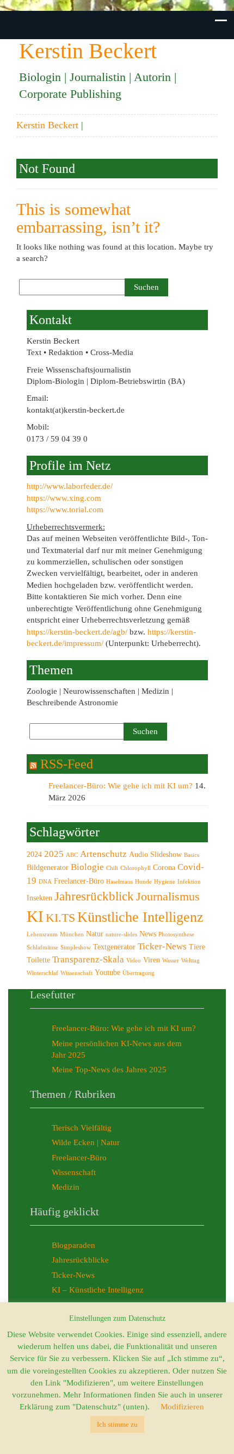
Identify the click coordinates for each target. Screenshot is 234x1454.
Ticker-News (162, 946)
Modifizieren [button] (182, 1406)
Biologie (87, 867)
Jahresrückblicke (80, 1260)
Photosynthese (176, 934)
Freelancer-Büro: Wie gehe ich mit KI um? (120, 785)
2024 (34, 854)
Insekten (39, 897)
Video (133, 961)
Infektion (189, 882)
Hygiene (164, 882)
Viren (151, 959)
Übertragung (138, 973)
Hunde (143, 882)
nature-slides (121, 934)
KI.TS (60, 917)
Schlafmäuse (42, 947)
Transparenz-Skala (88, 959)
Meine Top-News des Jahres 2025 (109, 1069)
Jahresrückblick (94, 896)
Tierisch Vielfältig (82, 1127)
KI (35, 916)
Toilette (38, 959)
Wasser (170, 961)
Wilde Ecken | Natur (86, 1142)
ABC (72, 855)
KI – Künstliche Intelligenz (98, 1289)
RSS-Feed (66, 764)
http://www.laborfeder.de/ (70, 486)
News (147, 933)
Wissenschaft (76, 973)
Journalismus (168, 896)
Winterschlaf (42, 973)
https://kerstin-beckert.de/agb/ (77, 631)
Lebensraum (42, 934)
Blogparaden (73, 1245)
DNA (45, 882)
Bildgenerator (48, 867)
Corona (164, 867)
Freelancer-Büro (79, 881)
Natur (94, 933)
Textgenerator (114, 946)
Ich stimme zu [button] (117, 1424)
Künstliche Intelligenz (140, 917)
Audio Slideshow (155, 854)
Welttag (190, 961)
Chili (112, 868)
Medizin (65, 1187)
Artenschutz (103, 854)
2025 (54, 854)
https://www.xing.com (64, 498)
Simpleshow (75, 947)
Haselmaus (119, 882)
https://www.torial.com (65, 509)
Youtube (107, 972)
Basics (191, 855)
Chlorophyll (135, 868)
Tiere (197, 946)
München (72, 934)
